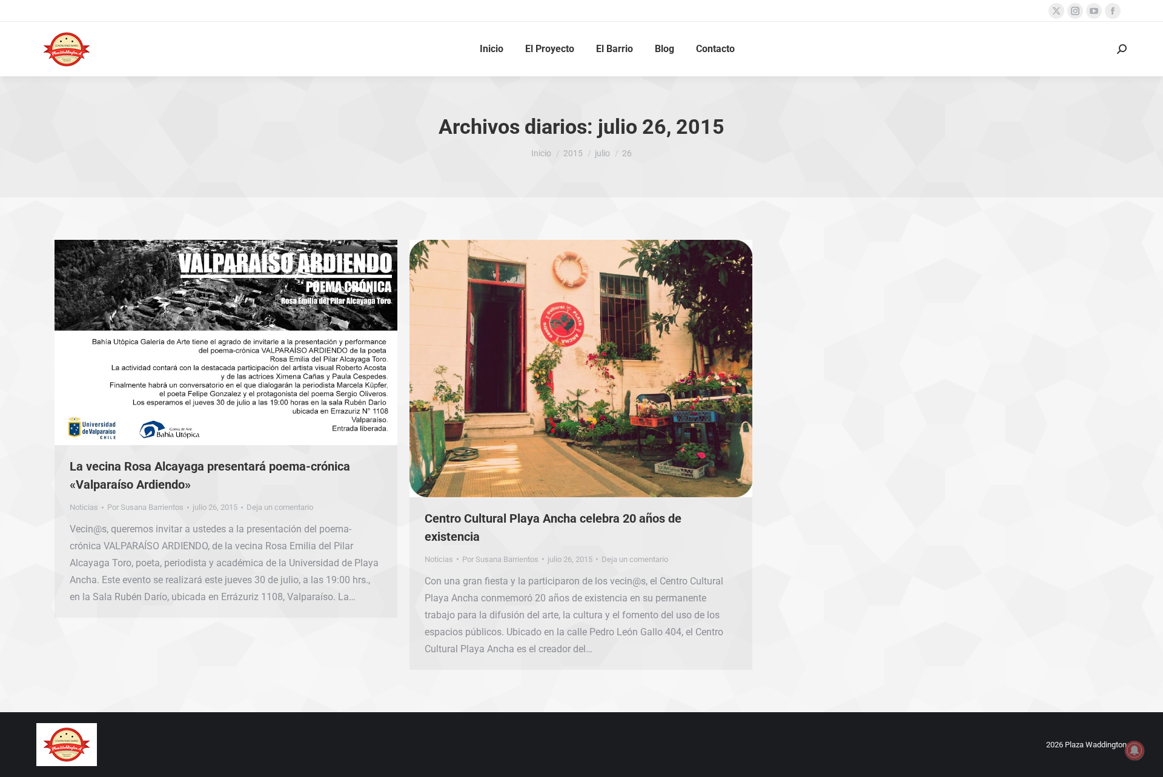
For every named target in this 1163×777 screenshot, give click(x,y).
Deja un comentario (280, 507)
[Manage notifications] (1134, 750)
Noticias (84, 507)
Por (145, 507)
